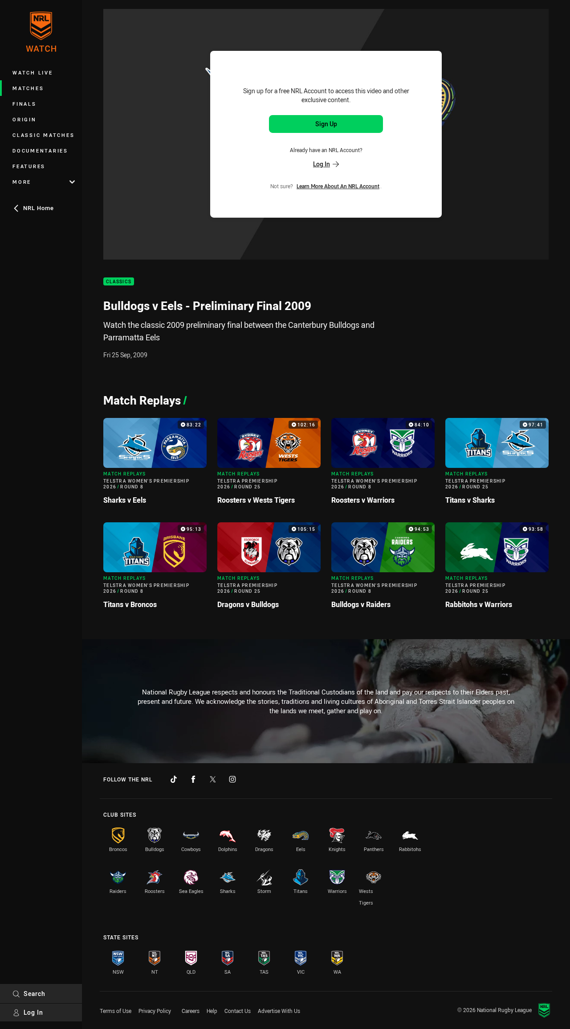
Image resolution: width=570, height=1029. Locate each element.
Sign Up (326, 124)
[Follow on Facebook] (193, 779)
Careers (191, 1010)
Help (212, 1010)
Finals (24, 103)
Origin (24, 119)
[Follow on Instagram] (232, 779)
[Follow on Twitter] (212, 779)
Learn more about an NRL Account (338, 186)
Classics (118, 282)
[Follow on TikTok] (173, 779)
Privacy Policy (154, 1010)
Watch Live (32, 72)
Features (28, 166)
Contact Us (237, 1010)
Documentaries (40, 150)
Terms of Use (115, 1010)
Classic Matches (43, 135)
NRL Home (38, 208)
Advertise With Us (279, 1010)
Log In (33, 1012)
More (21, 181)
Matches (28, 88)
